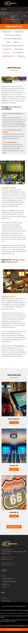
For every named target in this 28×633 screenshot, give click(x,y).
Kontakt (5, 598)
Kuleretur (16, 42)
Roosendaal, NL (14, 419)
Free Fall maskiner (18, 52)
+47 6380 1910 (11, 557)
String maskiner (7, 31)
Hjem (6, 19)
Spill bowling (6, 584)
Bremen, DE (14, 465)
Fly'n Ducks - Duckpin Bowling (13, 38)
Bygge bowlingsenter (15, 19)
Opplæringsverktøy (9, 56)
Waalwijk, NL (14, 512)
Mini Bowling (6, 52)
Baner (8, 42)
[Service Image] (14, 399)
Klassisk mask (18, 49)
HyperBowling (18, 31)
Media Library (6, 601)
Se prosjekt (14, 422)
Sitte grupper (7, 49)
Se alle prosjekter (14, 526)
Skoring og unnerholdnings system (12, 45)
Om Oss (5, 587)
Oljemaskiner (21, 56)
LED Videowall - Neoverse (13, 35)
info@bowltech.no (11, 563)
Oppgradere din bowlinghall (10, 581)
